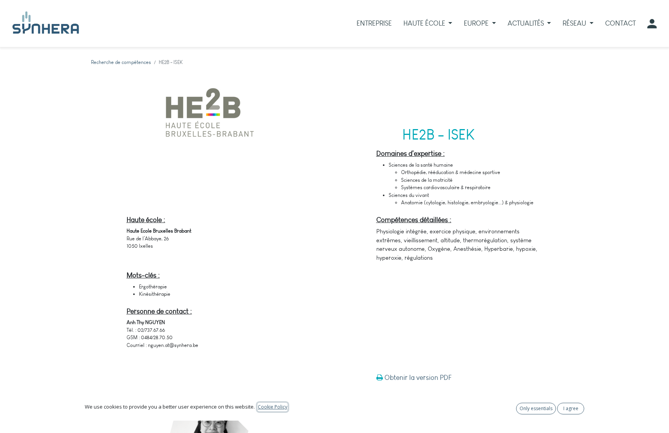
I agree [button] (570, 408)
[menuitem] (374, 23)
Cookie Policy (272, 407)
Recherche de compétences (121, 62)
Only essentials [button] (536, 408)
